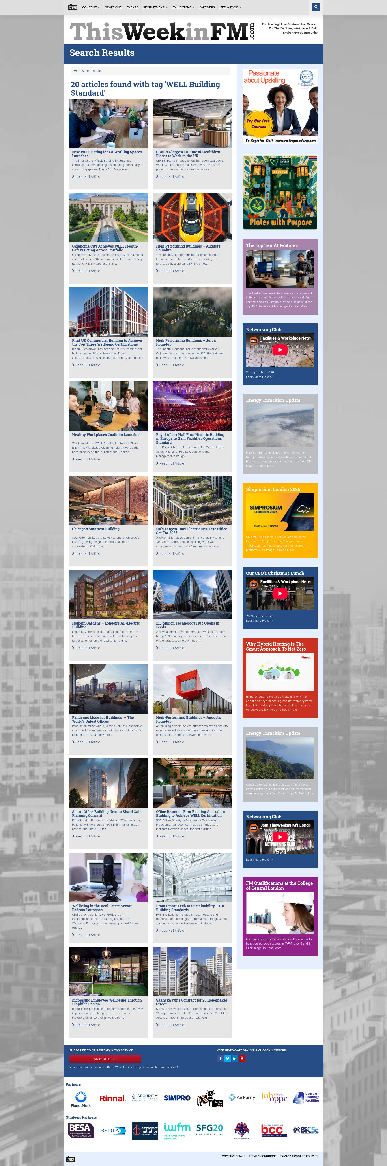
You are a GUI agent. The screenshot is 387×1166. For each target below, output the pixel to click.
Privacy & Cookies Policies (299, 1156)
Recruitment (154, 7)
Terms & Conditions (262, 1156)
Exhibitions (182, 7)
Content (89, 7)
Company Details (233, 1156)
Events (132, 7)
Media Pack (229, 7)
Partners (207, 7)
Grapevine (113, 7)
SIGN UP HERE (105, 1059)
